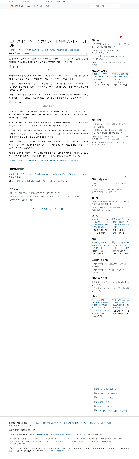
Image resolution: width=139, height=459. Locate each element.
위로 (45, 209)
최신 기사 (96, 120)
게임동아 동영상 (100, 70)
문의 (37, 423)
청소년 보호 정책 (104, 423)
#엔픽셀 (52, 50)
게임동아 (12, 174)
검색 (126, 6)
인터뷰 (95, 215)
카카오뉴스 (65, 1)
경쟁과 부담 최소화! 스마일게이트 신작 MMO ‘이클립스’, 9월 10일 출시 (36, 193)
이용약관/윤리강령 (71, 423)
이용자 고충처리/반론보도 (51, 423)
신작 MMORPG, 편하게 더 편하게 (22, 200)
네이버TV (28, 1)
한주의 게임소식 (100, 179)
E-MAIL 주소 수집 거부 (18, 426)
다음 (61, 209)
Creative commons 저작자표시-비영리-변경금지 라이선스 (58, 174)
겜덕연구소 (97, 197)
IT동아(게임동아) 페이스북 (27, 181)
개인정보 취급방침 (88, 423)
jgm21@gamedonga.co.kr (27, 53)
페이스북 (34, 1)
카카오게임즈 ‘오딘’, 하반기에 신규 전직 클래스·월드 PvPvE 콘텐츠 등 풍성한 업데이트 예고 (45, 196)
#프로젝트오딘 (74, 50)
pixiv (94, 296)
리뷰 (33, 6)
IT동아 (17, 1)
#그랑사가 (13, 50)
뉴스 (28, 6)
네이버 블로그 (49, 1)
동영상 (46, 6)
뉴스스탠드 (57, 1)
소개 (31, 423)
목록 (54, 209)
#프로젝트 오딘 (62, 50)
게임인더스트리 (99, 278)
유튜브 (22, 1)
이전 (36, 209)
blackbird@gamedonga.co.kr (57, 451)
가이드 (39, 6)
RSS (31, 426)
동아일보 (11, 1)
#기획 (21, 50)
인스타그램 (41, 1)
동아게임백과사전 (100, 260)
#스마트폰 (44, 50)
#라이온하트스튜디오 (32, 50)
